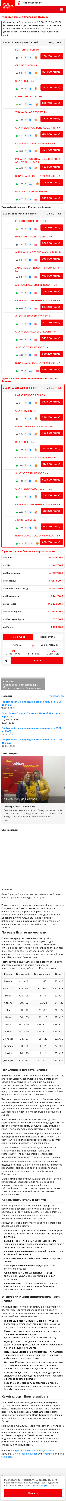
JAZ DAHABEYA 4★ (26, 520)
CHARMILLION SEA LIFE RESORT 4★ (35, 143)
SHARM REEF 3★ (24, 80)
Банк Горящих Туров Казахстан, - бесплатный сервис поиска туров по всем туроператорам (32, 896)
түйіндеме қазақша (36, 1450)
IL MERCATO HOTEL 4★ (28, 96)
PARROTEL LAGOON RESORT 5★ (34, 426)
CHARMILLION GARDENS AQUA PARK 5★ (38, 127)
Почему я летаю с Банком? (19, 806)
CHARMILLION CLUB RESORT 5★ (33, 316)
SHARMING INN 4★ (25, 410)
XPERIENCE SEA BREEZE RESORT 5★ (36, 284)
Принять (33, 1493)
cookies (34, 1485)
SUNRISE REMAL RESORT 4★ (31, 347)
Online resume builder (25, 1453)
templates (6, 1456)
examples (48, 1453)
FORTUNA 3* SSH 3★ (27, 49)
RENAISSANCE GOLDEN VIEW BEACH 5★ (38, 175)
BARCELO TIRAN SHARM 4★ (31, 191)
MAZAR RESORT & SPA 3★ (30, 395)
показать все (57, 695)
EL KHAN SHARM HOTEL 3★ (30, 221)
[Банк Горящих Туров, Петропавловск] (8, 6)
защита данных (48, 1485)
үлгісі (51, 1450)
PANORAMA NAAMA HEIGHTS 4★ (33, 236)
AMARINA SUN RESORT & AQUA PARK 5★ (38, 252)
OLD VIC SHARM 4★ (26, 65)
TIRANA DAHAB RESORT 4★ (31, 112)
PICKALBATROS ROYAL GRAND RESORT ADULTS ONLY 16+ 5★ (37, 160)
